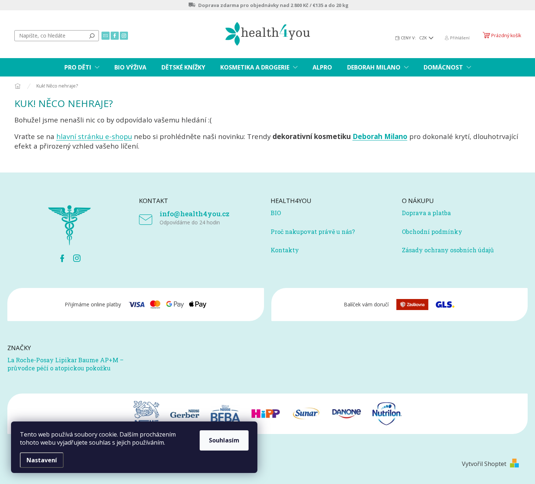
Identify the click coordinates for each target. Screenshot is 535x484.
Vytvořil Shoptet (484, 464)
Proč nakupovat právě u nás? (313, 231)
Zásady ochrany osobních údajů (448, 250)
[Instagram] (77, 258)
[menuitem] (82, 67)
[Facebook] (62, 258)
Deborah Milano (380, 136)
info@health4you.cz (194, 213)
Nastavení (41, 460)
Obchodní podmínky (432, 231)
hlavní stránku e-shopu (94, 136)
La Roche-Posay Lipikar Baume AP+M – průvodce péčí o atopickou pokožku (65, 364)
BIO (276, 213)
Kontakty (285, 250)
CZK (423, 37)
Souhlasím (224, 440)
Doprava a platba (426, 213)
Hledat (92, 35)
